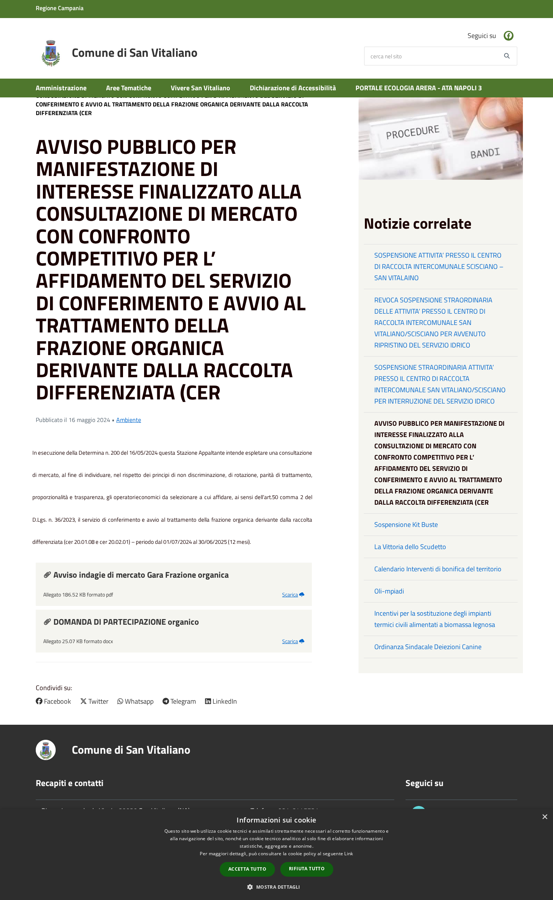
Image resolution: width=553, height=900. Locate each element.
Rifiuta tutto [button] (307, 868)
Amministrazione (61, 88)
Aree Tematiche (128, 88)
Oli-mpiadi (389, 591)
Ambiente (128, 419)
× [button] (544, 817)
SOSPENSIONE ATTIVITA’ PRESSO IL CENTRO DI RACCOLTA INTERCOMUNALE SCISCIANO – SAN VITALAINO (438, 266)
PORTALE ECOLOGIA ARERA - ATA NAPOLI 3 (419, 88)
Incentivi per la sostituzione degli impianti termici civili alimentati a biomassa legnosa (434, 619)
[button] (276, 886)
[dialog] (276, 854)
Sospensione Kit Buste (406, 524)
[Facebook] (509, 36)
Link (348, 853)
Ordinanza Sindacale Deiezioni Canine (428, 647)
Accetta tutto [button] (247, 869)
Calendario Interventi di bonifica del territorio (437, 569)
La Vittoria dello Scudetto (410, 547)
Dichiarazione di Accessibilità (293, 88)
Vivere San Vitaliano (200, 88)
